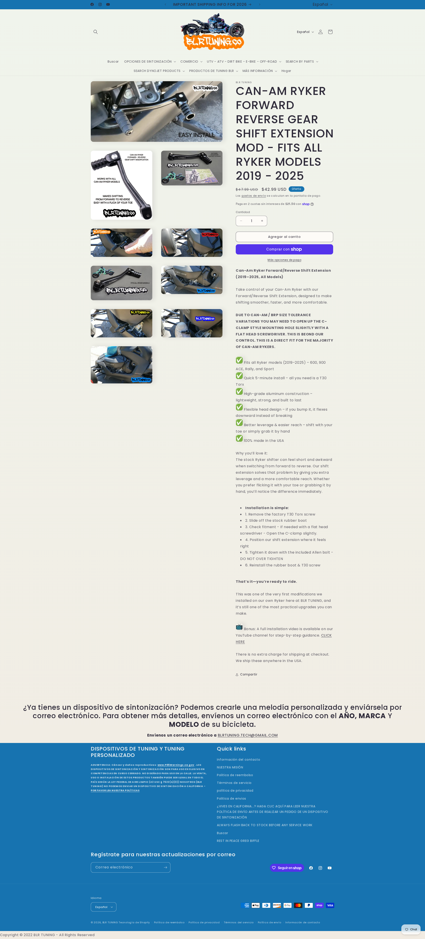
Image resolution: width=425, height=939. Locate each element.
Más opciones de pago (284, 260)
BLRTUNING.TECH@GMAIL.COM (248, 735)
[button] (95, 32)
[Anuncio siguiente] (260, 4)
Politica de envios (231, 798)
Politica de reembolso (235, 775)
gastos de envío (253, 196)
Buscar (222, 833)
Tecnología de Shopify (134, 922)
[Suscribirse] (165, 867)
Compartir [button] (248, 674)
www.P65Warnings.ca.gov (176, 765)
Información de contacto (302, 922)
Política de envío (269, 922)
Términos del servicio (239, 922)
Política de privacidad (204, 922)
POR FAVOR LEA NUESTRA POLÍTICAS (115, 790)
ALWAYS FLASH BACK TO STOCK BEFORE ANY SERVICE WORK (265, 825)
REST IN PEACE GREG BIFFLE (238, 841)
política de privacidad (235, 790)
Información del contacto (238, 759)
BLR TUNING (110, 922)
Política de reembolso (169, 922)
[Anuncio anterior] (165, 4)
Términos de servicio (234, 783)
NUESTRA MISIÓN (230, 767)
